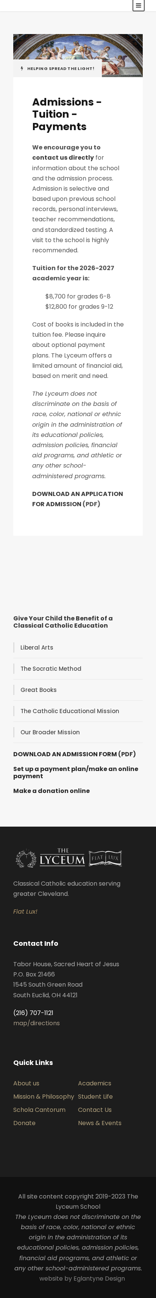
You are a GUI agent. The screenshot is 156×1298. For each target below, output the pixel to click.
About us (26, 1083)
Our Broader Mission (50, 732)
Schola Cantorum (39, 1109)
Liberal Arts (36, 647)
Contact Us (95, 1109)
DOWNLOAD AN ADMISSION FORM (65, 754)
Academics (94, 1083)
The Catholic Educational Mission (69, 711)
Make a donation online (51, 791)
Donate (24, 1123)
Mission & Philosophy (43, 1096)
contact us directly (63, 157)
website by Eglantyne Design (82, 1278)
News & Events (100, 1123)
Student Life (95, 1096)
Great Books (38, 690)
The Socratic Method (50, 669)
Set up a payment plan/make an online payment (75, 772)
